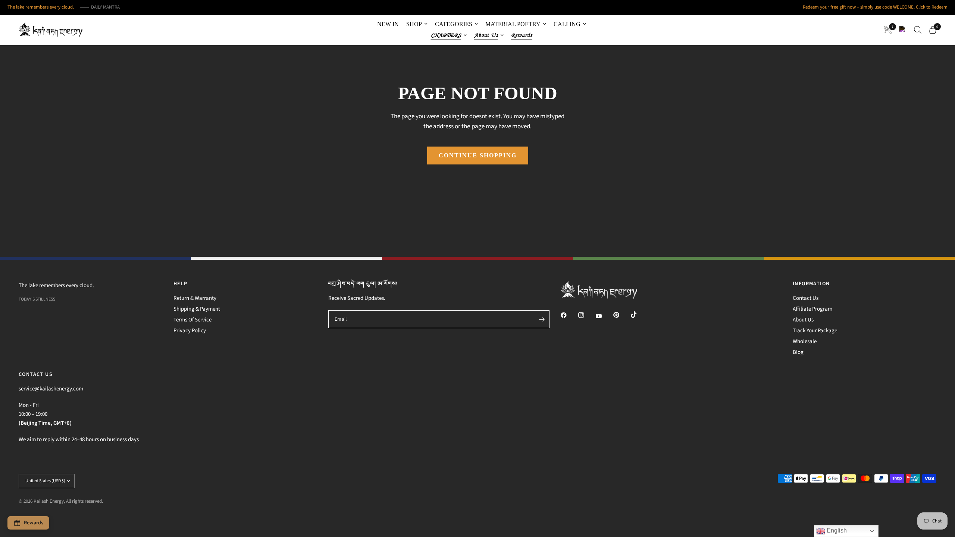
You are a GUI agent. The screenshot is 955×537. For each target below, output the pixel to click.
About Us (803, 320)
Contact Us (805, 298)
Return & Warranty (194, 298)
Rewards (521, 35)
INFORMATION (811, 283)
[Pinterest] (621, 315)
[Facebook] (569, 315)
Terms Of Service (192, 320)
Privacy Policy (189, 331)
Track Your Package (815, 331)
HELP (180, 283)
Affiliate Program (812, 309)
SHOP (414, 24)
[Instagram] (586, 315)
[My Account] (902, 30)
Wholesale (805, 341)
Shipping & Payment (196, 309)
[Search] (917, 30)
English (836, 530)
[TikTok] (639, 315)
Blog (798, 352)
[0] (930, 30)
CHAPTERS (446, 35)
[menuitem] (388, 24)
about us (486, 35)
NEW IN (388, 24)
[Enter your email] (542, 319)
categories (453, 24)
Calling (567, 24)
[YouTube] (604, 316)
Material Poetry (513, 24)
